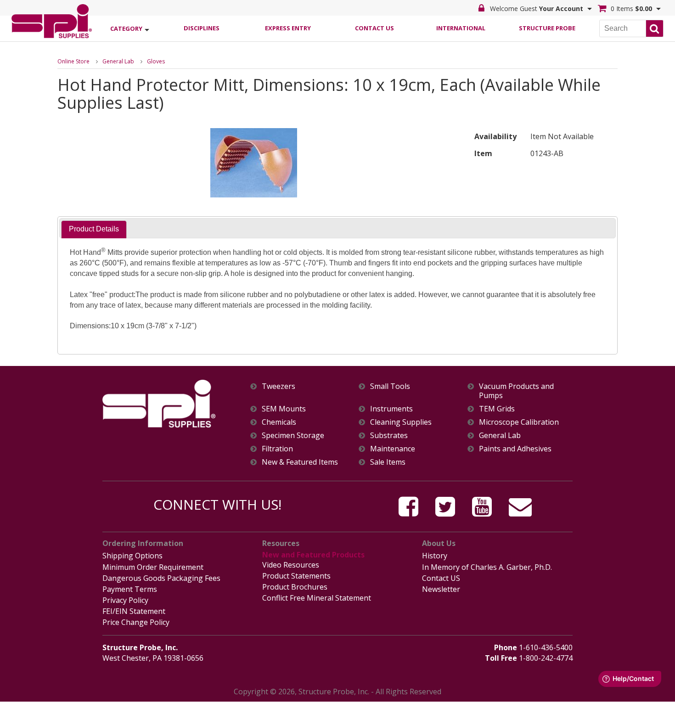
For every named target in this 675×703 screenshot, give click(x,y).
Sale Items (387, 462)
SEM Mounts (284, 409)
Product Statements (296, 576)
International (460, 28)
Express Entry (288, 28)
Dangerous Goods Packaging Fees (161, 578)
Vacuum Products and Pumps (516, 390)
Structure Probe (547, 28)
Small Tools (390, 386)
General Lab (118, 61)
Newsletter (441, 589)
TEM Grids (497, 409)
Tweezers (278, 386)
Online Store (73, 61)
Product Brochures (294, 587)
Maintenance (392, 448)
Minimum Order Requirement (152, 567)
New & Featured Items (300, 462)
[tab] (94, 229)
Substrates (389, 435)
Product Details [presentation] (94, 229)
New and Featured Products (313, 555)
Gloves (156, 61)
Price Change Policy (135, 622)
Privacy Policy (125, 600)
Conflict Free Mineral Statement (316, 598)
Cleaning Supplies (401, 422)
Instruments (391, 409)
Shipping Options (132, 556)
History (434, 556)
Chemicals (279, 422)
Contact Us (374, 28)
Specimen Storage (293, 435)
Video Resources (290, 565)
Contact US (441, 578)
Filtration (277, 448)
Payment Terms (129, 589)
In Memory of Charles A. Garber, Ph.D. (487, 567)
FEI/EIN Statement (133, 611)
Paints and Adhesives (515, 448)
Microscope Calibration (519, 422)
